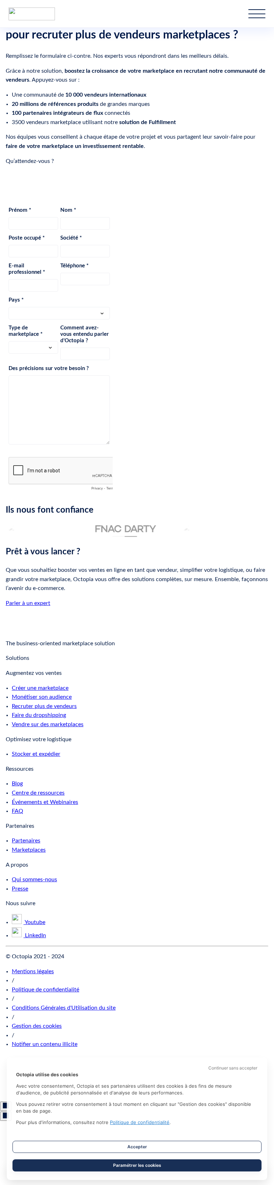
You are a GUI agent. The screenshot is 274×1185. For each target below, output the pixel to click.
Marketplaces (29, 850)
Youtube (34, 922)
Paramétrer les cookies (137, 1165)
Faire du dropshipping (39, 715)
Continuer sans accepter (232, 1068)
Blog (17, 783)
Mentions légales (33, 971)
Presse (20, 889)
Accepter (137, 1146)
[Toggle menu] (256, 13)
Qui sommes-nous (34, 879)
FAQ (17, 811)
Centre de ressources (38, 793)
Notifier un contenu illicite (44, 1044)
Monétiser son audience (42, 697)
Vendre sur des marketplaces (47, 724)
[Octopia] (32, 13)
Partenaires (26, 840)
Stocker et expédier (36, 754)
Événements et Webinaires (45, 802)
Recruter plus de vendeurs (44, 706)
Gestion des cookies (37, 1026)
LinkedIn (35, 935)
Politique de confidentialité (45, 989)
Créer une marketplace (40, 688)
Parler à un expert (28, 603)
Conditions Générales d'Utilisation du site (64, 1008)
